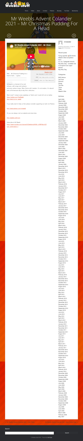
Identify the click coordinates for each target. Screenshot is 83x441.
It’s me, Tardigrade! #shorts (66, 61)
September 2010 (63, 355)
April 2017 (61, 200)
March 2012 (61, 320)
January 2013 (62, 300)
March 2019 (61, 168)
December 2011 (63, 326)
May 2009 (61, 387)
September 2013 (63, 285)
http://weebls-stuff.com (13, 118)
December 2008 (63, 397)
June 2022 (61, 147)
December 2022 (63, 144)
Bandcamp (75, 11)
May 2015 (61, 245)
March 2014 (61, 273)
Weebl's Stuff (48, 72)
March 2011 (61, 344)
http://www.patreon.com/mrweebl (16, 108)
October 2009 (62, 377)
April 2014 (61, 271)
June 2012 (61, 314)
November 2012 (63, 304)
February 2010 (62, 369)
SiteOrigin (49, 437)
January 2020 (62, 164)
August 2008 (62, 405)
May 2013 (61, 292)
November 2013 (63, 281)
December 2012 (63, 302)
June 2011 (61, 338)
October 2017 (62, 190)
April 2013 (61, 294)
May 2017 (61, 198)
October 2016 (62, 212)
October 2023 (62, 139)
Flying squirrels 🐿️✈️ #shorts (67, 56)
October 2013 (62, 282)
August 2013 (62, 286)
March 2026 (61, 101)
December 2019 (63, 166)
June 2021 (61, 152)
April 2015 (61, 247)
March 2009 (61, 391)
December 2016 (63, 208)
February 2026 (62, 103)
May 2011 (61, 340)
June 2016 (61, 219)
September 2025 (63, 113)
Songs (60, 83)
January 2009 (62, 395)
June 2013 (61, 290)
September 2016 (63, 214)
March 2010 (61, 367)
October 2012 (62, 306)
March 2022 (61, 148)
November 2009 (63, 375)
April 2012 (61, 318)
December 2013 (63, 279)
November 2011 (63, 328)
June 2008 (61, 409)
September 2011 (63, 332)
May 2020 (61, 160)
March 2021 (61, 154)
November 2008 (63, 399)
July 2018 (61, 174)
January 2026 (62, 105)
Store (38, 11)
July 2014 (61, 265)
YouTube (66, 11)
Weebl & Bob (62, 91)
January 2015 (62, 253)
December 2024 (63, 125)
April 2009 (61, 389)
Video (32, 11)
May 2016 (61, 221)
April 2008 (61, 411)
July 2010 (61, 359)
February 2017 (62, 204)
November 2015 (63, 233)
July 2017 (61, 194)
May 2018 (61, 178)
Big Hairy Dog (62, 69)
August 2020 (62, 158)
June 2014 (61, 267)
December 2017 (63, 188)
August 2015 (62, 239)
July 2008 (61, 407)
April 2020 (61, 162)
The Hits (60, 85)
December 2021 (63, 150)
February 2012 (62, 322)
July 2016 (61, 217)
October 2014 (62, 259)
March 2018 (61, 182)
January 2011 (62, 348)
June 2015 (61, 243)
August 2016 (62, 215)
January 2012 (62, 324)
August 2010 (62, 357)
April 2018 (61, 180)
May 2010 (61, 363)
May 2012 (61, 316)
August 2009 (62, 381)
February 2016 (62, 227)
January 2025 (62, 123)
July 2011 (61, 336)
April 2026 (61, 99)
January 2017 (62, 206)
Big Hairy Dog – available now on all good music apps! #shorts (67, 65)
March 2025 (61, 121)
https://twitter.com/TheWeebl (15, 97)
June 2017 (61, 196)
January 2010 (62, 371)
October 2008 (62, 401)
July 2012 (61, 312)
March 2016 (61, 225)
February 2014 (62, 275)
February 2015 (62, 251)
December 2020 (63, 156)
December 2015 (63, 231)
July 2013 (61, 288)
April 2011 (61, 342)
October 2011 (62, 330)
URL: (37, 77)
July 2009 (61, 383)
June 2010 (61, 361)
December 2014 (63, 255)
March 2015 (61, 249)
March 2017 (61, 202)
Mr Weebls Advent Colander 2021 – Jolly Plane (19, 422)
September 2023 (63, 141)
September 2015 (63, 237)
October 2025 (62, 111)
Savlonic (60, 81)
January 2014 (62, 277)
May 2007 (61, 417)
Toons (26, 11)
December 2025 (63, 107)
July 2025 (61, 117)
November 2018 (63, 172)
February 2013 (62, 298)
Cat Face (61, 79)
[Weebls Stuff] (17, 4)
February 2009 (62, 393)
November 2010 (63, 352)
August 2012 (62, 310)
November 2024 (63, 127)
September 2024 (63, 131)
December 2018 (63, 170)
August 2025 (62, 115)
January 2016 (62, 229)
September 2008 (63, 403)
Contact (45, 11)
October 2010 (62, 353)
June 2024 (61, 135)
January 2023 (62, 143)
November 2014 (63, 257)
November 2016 (63, 210)
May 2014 (61, 269)
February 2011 (62, 346)
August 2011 (62, 334)
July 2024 (61, 133)
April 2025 (61, 119)
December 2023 (63, 137)
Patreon (52, 11)
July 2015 (61, 241)
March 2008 (61, 413)
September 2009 (63, 379)
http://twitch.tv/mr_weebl (14, 99)
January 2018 (62, 186)
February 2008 (62, 415)
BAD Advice (62, 77)
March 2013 (61, 296)
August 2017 (62, 192)
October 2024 (62, 129)
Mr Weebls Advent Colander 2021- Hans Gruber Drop (61, 422)
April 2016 (61, 223)
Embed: (36, 80)
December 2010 (63, 350)
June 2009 (61, 385)
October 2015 (62, 235)
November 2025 (63, 109)
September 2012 (63, 308)
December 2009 (63, 373)
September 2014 (63, 261)
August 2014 (62, 263)
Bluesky (59, 11)
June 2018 (61, 176)
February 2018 (62, 184)
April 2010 (61, 365)
